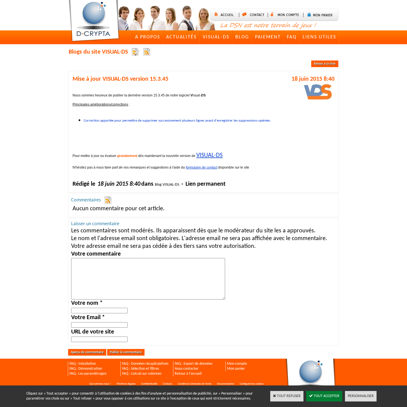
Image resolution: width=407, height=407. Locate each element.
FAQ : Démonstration (85, 369)
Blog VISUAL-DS (167, 185)
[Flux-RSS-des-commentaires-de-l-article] (108, 200)
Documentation (225, 383)
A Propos (147, 37)
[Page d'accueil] (95, 22)
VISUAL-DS (216, 37)
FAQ (292, 37)
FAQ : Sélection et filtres (140, 369)
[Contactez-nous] (254, 15)
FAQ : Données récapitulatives (145, 364)
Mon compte (237, 364)
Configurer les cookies (252, 383)
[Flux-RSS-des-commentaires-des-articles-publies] (146, 52)
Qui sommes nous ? (100, 383)
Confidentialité (149, 383)
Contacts (167, 383)
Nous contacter (187, 369)
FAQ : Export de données (193, 364)
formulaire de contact (201, 167)
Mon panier (236, 369)
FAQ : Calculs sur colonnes (141, 374)
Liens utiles (319, 37)
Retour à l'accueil (188, 374)
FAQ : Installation (82, 364)
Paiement (268, 37)
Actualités (181, 37)
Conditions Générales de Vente (195, 383)
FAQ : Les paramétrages (87, 374)
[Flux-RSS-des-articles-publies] (135, 52)
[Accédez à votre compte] (287, 15)
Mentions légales (126, 383)
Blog (242, 37)
